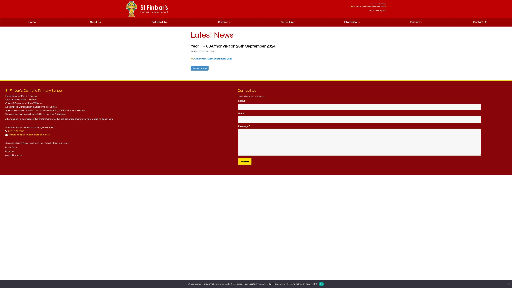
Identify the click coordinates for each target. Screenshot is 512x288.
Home (32, 22)
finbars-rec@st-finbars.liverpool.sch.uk (369, 7)
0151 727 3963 (379, 4)
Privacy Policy (11, 147)
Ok (321, 284)
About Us (95, 22)
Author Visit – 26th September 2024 (212, 58)
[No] (508, 284)
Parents (415, 22)
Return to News (200, 68)
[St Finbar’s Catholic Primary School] (147, 9)
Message (244, 126)
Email (241, 113)
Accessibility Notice (13, 155)
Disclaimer (10, 151)
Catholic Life (159, 22)
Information (351, 22)
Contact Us (480, 22)
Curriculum (287, 22)
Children (223, 22)
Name (242, 101)
